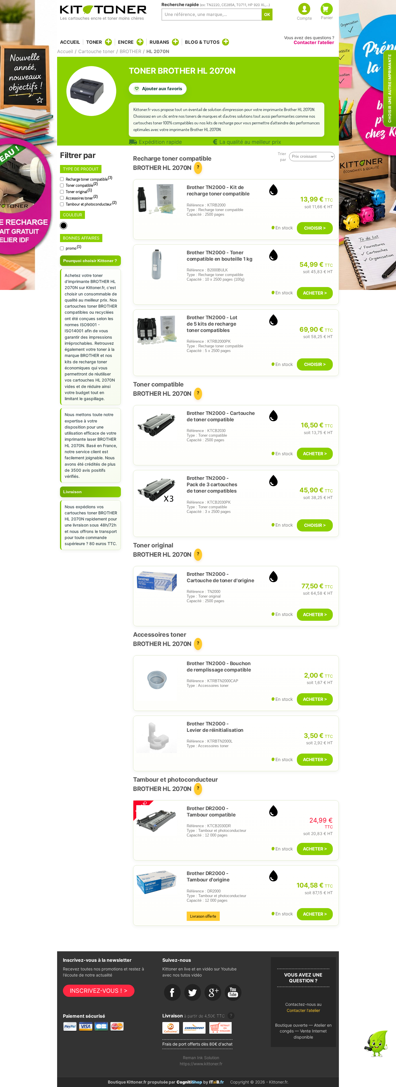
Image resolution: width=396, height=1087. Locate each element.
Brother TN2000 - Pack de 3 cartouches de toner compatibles (212, 484)
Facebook (172, 992)
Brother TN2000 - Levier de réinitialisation (215, 727)
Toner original (78, 191)
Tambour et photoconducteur (91, 203)
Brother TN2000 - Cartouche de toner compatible (221, 416)
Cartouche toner (96, 51)
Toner (94, 42)
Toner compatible (81, 185)
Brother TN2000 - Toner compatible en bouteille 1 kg (219, 256)
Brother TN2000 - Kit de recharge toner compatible (218, 190)
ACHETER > (315, 293)
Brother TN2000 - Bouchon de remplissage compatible (219, 666)
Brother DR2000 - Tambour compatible (211, 811)
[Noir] (64, 226)
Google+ (213, 992)
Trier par (282, 156)
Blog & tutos (202, 42)
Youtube (233, 992)
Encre (126, 42)
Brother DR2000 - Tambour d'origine (208, 876)
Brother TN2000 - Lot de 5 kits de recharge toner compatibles (212, 324)
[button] (303, 1009)
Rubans (159, 42)
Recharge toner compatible (88, 178)
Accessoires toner (81, 197)
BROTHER (130, 51)
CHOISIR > (315, 228)
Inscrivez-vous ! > (99, 990)
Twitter (192, 992)
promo (73, 247)
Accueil (70, 42)
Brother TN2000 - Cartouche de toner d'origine (220, 577)
